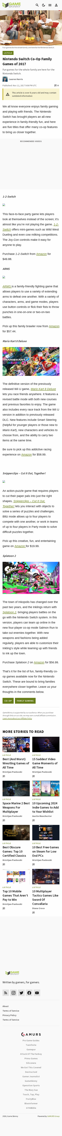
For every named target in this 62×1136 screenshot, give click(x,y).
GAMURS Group (53, 1116)
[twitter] (21, 993)
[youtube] (37, 993)
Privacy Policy (9, 1015)
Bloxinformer (31, 1103)
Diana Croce (38, 908)
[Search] (37, 5)
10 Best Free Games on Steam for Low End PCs (45, 851)
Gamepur (31, 1049)
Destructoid (31, 1071)
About (6, 1006)
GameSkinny (31, 1080)
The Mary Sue (31, 1089)
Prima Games (31, 1058)
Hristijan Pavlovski (12, 771)
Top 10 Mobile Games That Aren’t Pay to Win (15, 895)
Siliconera (31, 1062)
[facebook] (29, 993)
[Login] (56, 5)
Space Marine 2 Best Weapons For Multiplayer (16, 807)
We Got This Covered (31, 1067)
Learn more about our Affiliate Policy (17, 718)
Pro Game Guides (31, 1040)
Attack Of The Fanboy (31, 1053)
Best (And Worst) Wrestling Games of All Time (16, 763)
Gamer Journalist (31, 1076)
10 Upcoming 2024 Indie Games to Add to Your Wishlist (45, 807)
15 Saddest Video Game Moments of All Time (45, 763)
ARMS (7, 286)
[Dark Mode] (43, 5)
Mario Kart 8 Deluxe (43, 389)
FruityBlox (31, 1098)
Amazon (41, 254)
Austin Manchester (42, 816)
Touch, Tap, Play (31, 1094)
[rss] (6, 993)
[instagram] (13, 993)
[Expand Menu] (50, 5)
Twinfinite (31, 1044)
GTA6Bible (31, 1107)
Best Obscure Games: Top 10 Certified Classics (14, 851)
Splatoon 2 (9, 612)
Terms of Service (11, 1010)
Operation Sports (31, 1085)
